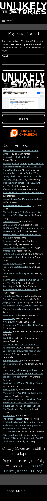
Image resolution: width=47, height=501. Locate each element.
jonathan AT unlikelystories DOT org (23, 468)
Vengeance (8, 241)
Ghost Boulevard (11, 363)
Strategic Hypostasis (12, 263)
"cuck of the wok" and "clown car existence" (23, 199)
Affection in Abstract (12, 189)
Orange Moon (9, 244)
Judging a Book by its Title (15, 302)
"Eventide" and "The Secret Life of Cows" (21, 325)
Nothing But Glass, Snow (14, 254)
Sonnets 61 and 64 (11, 224)
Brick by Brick (9, 389)
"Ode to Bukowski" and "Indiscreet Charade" (23, 192)
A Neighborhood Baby (13, 435)
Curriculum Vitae (11, 221)
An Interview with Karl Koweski (17, 205)
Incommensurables (12, 315)
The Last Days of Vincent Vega (17, 299)
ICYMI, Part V (9, 415)
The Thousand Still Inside (14, 247)
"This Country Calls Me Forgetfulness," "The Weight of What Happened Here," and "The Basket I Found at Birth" (23, 373)
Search (5, 56)
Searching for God (11, 286)
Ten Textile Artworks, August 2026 (18, 273)
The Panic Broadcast (12, 418)
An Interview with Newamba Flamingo (20, 289)
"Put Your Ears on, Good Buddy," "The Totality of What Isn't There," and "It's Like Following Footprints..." (22, 176)
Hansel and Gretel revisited (15, 267)
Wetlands (7, 331)
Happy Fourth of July (12, 360)
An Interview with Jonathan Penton (19, 157)
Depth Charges (10, 338)
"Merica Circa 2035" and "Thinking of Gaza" (22, 383)
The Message (9, 318)
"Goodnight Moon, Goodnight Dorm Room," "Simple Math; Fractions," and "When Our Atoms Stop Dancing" (23, 166)
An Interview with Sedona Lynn (17, 257)
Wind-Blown (8, 321)
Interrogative (9, 250)
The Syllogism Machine (13, 296)
